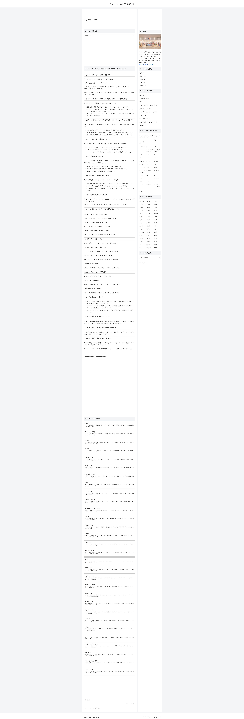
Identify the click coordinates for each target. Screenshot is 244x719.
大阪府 (141, 229)
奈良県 (155, 229)
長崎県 (141, 244)
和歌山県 (142, 232)
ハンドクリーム (144, 95)
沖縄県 (155, 247)
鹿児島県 (149, 247)
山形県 (141, 207)
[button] (133, 35)
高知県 (141, 241)
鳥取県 (148, 232)
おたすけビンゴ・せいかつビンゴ (148, 122)
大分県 (155, 244)
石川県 (155, 216)
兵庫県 (148, 229)
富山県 (148, 216)
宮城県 (148, 204)
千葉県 (141, 213)
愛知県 (155, 222)
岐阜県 (141, 222)
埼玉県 (155, 210)
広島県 (148, 235)
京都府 (155, 226)
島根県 (155, 232)
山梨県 (148, 219)
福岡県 (148, 241)
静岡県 (148, 222)
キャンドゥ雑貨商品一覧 (89, 356)
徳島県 (141, 238)
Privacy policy (143, 263)
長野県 (155, 219)
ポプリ (141, 102)
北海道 (148, 201)
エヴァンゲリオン (144, 98)
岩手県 (141, 204)
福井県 (141, 219)
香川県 (148, 238)
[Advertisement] (109, 14)
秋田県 (155, 204)
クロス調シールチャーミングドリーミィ (150, 112)
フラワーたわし (144, 115)
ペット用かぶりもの (145, 118)
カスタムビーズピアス (145, 108)
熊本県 (148, 244)
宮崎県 (141, 247)
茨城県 (155, 207)
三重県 (141, 226)
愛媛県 (155, 238)
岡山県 (141, 235)
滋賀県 (148, 226)
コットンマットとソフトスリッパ (148, 105)
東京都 (148, 213)
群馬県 (148, 210)
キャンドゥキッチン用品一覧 (101, 356)
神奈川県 (156, 213)
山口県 (155, 235)
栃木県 (141, 210)
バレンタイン (143, 125)
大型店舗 (142, 201)
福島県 (148, 207)
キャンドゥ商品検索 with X (146, 64)
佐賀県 (155, 241)
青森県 (155, 201)
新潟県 (141, 216)
